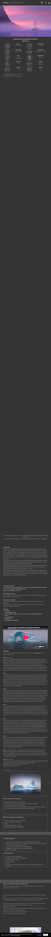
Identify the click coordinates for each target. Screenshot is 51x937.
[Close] (49, 935)
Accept (45, 934)
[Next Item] (49, 783)
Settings (39, 934)
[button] (46, 3)
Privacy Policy (17, 935)
